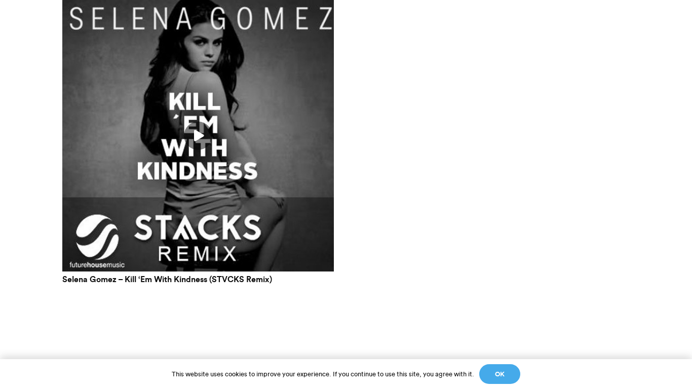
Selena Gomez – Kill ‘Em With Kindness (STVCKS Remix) (167, 280)
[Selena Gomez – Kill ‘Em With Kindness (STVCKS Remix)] (198, 7)
